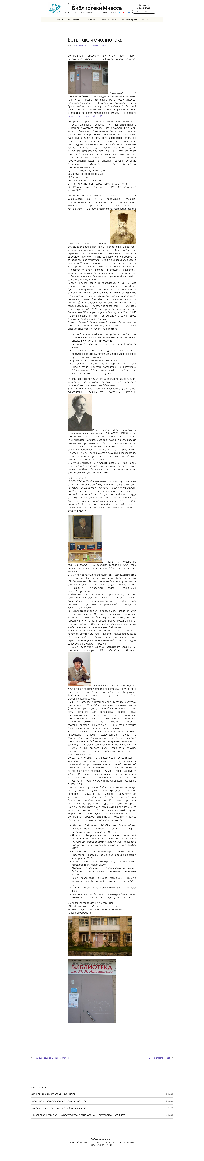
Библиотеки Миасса (97, 7)
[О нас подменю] (62, 19)
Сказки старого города (159, 1058)
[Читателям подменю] (78, 19)
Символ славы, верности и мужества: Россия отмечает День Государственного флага (78, 1115)
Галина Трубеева (80, 46)
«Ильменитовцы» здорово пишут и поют (53, 1094)
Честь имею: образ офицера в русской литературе (58, 1101)
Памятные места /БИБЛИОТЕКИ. (85, 116)
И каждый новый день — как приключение (52, 1058)
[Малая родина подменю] (115, 19)
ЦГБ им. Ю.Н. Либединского (97, 46)
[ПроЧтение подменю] (95, 19)
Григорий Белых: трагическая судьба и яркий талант (60, 1108)
